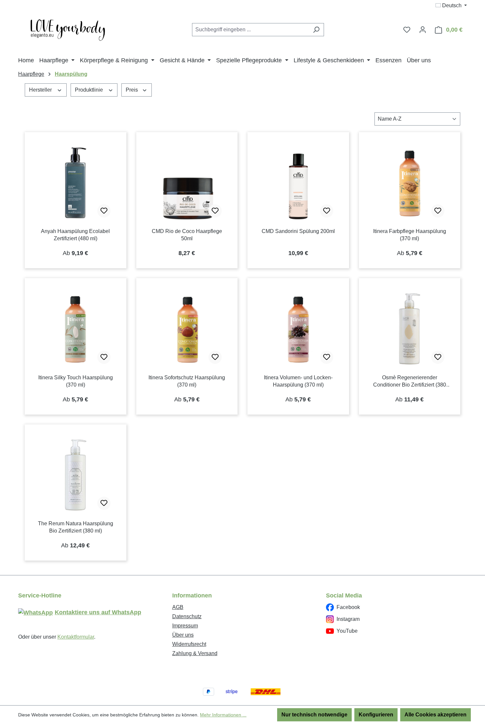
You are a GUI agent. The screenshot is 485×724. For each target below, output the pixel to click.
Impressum (185, 625)
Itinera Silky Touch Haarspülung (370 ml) (75, 381)
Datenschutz (187, 616)
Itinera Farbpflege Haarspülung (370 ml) (409, 234)
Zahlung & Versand (194, 653)
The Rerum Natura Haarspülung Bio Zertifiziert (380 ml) (75, 527)
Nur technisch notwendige (314, 714)
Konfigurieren (376, 714)
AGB (177, 607)
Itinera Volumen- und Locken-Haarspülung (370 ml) (298, 381)
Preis (132, 90)
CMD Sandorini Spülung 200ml (298, 231)
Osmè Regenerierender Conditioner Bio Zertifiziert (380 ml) (409, 382)
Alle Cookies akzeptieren (435, 714)
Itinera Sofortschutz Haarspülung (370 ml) (186, 381)
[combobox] (250, 29)
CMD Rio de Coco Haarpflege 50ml (187, 234)
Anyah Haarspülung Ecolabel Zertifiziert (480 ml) (75, 234)
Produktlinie (89, 90)
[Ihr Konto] (423, 29)
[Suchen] (316, 29)
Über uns (183, 635)
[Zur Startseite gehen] (67, 28)
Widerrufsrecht (189, 644)
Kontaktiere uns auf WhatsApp (98, 612)
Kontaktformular (75, 637)
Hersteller (41, 90)
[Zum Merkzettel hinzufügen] (104, 210)
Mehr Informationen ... (223, 714)
